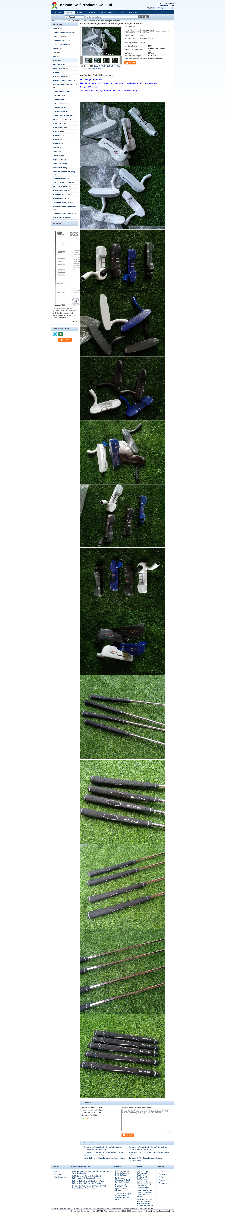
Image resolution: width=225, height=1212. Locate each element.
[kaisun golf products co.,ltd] (172, 8)
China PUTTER (78, 1208)
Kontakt (121, 13)
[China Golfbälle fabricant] (55, 5)
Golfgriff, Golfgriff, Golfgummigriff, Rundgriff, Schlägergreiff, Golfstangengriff (143, 1175)
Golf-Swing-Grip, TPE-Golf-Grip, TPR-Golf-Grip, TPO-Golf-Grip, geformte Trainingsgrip (145, 1202)
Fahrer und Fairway (60, 44)
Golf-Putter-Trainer (60, 40)
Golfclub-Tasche (59, 103)
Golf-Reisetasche (59, 107)
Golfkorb (56, 148)
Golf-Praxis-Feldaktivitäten (63, 213)
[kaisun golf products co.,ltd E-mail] (87, 1118)
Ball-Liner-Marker (59, 168)
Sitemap (162, 1180)
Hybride (56, 48)
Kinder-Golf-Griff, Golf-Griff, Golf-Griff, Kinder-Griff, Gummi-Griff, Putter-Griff (145, 1194)
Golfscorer (57, 152)
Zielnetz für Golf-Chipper (62, 91)
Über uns (80, 13)
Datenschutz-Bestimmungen (61, 1208)
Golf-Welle (56, 144)
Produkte (69, 13)
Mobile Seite (165, 1183)
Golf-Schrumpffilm (59, 199)
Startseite (58, 13)
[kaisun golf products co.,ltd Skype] (83, 1118)
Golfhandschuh (58, 127)
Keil (54, 56)
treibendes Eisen (59, 68)
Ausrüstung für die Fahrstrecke (64, 207)
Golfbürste (57, 135)
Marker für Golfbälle (60, 119)
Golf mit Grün (58, 36)
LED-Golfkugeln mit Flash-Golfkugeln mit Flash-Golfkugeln (122, 1173)
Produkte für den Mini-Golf (62, 32)
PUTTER (70, 20)
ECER (151, 1208)
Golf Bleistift (57, 156)
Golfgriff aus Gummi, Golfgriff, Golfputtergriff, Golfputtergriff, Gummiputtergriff (145, 1185)
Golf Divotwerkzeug (60, 190)
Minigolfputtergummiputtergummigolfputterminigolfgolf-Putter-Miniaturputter (91, 1172)
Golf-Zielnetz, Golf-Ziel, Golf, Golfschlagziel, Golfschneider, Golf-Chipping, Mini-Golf (87, 1177)
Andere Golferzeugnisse (62, 217)
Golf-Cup (56, 140)
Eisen (55, 52)
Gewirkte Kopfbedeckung (62, 80)
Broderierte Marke (59, 194)
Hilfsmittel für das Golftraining (64, 172)
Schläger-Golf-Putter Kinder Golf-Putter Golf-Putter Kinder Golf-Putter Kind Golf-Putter (89, 1187)
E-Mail (161, 1177)
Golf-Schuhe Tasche (60, 111)
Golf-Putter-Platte (59, 178)
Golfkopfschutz (58, 76)
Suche (144, 17)
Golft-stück (57, 131)
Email (172, 5)
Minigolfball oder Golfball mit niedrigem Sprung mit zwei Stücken (123, 1188)
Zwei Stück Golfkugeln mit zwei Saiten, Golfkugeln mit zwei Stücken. (123, 1197)
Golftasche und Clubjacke (62, 115)
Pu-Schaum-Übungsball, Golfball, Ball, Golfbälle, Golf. (122, 1180)
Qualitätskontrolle (107, 13)
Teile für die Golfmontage (62, 182)
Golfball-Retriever (59, 164)
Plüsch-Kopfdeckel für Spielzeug (65, 85)
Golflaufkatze (58, 123)
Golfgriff (56, 72)
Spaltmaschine (58, 64)
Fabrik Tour (93, 13)
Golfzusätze (57, 95)
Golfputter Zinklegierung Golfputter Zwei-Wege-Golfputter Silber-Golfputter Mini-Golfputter (88, 1182)
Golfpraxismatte (59, 99)
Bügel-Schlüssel (59, 160)
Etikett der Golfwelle (60, 186)
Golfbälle (56, 28)
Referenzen (164, 5)
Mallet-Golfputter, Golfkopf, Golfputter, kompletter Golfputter (104, 1158)
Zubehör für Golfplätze (61, 203)
